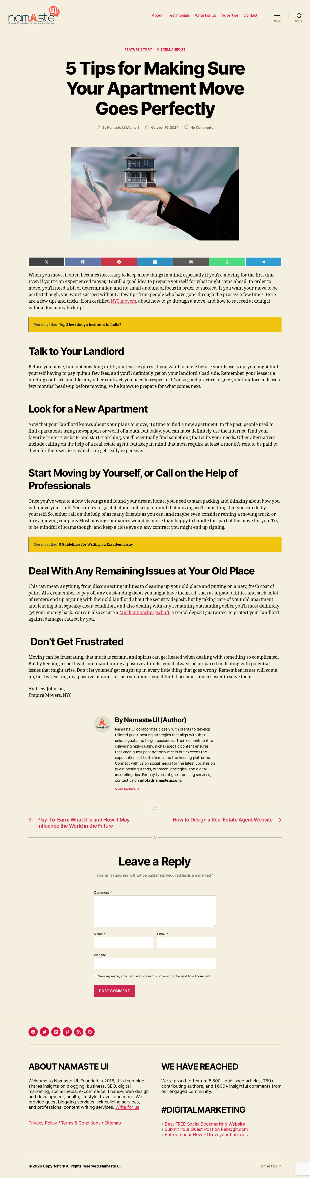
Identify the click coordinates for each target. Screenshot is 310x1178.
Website (100, 955)
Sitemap (112, 1123)
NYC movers (123, 301)
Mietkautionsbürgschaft (144, 613)
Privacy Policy (42, 1123)
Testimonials (179, 15)
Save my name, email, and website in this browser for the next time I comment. (154, 976)
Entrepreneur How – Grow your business (206, 1134)
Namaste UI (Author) (123, 127)
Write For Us (205, 15)
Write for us (127, 1107)
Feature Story (138, 49)
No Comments (201, 127)
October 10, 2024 (164, 127)
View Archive (127, 789)
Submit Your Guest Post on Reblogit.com (206, 1129)
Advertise (230, 15)
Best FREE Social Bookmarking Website (205, 1124)
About (157, 15)
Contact (250, 15)
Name (99, 934)
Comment (103, 893)
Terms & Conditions (80, 1123)
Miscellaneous (170, 49)
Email (162, 934)
